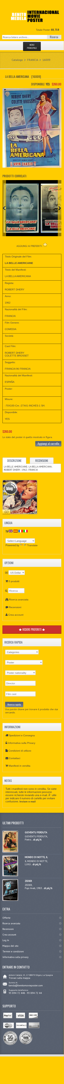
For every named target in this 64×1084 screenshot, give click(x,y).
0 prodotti (14, 581)
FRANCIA (32, 60)
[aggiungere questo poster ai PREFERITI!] (45, 245)
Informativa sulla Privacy (21, 743)
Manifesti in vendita (19, 765)
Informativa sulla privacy (15, 957)
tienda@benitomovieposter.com (26, 985)
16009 (46, 60)
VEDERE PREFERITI (32, 629)
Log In (5, 940)
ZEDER (28, 881)
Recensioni (15, 607)
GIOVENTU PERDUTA (36, 832)
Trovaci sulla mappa (19, 977)
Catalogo (17, 60)
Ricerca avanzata (18, 599)
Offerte (6, 917)
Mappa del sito (10, 945)
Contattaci (14, 758)
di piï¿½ (37, 839)
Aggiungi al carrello (48, 444)
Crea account (15, 614)
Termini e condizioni (13, 951)
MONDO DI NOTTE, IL (36, 857)
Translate (32, 545)
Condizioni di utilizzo (20, 750)
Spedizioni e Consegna (22, 735)
